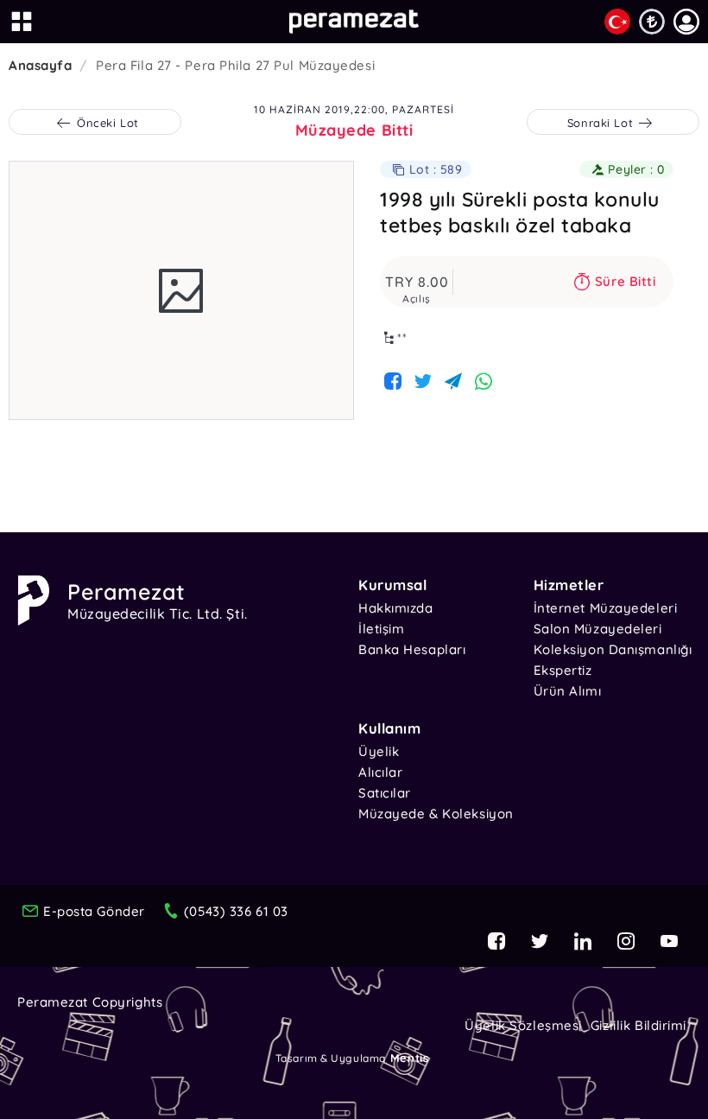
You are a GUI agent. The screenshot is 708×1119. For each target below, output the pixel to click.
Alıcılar (380, 772)
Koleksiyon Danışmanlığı (613, 649)
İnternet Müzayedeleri (606, 608)
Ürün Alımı (568, 691)
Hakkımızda (395, 608)
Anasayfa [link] (40, 65)
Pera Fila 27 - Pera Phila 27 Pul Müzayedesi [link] (235, 65)
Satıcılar (384, 793)
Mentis (409, 1058)
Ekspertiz (563, 670)
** (402, 338)
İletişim (381, 628)
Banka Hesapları (411, 649)
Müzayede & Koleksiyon (436, 813)
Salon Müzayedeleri (598, 628)
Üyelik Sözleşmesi (523, 1025)
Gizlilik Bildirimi (638, 1025)
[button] (686, 22)
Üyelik (378, 751)
